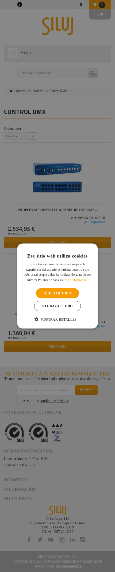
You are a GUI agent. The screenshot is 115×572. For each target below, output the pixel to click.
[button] (57, 319)
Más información (76, 280)
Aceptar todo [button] (57, 293)
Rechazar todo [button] (57, 306)
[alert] (57, 286)
